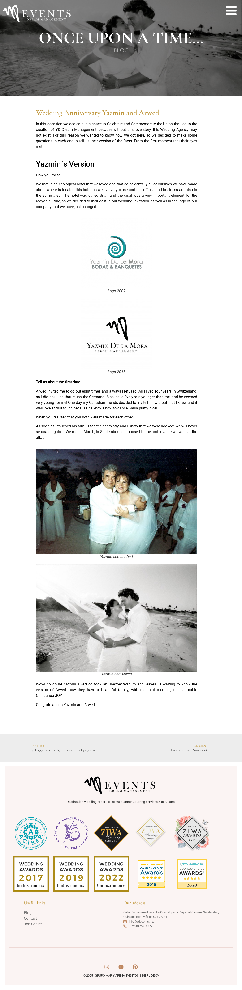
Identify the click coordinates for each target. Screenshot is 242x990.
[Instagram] (107, 967)
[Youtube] (121, 967)
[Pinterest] (135, 967)
